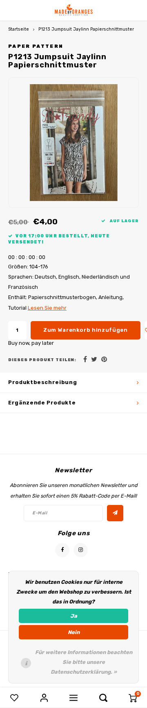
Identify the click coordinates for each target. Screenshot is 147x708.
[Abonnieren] (115, 513)
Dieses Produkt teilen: (42, 359)
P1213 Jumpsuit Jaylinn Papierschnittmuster (86, 29)
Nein (74, 632)
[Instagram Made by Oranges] (81, 550)
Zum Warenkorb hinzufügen (85, 330)
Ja (73, 616)
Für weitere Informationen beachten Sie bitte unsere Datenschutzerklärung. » (83, 662)
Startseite (18, 29)
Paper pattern (35, 46)
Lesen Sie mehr (47, 308)
